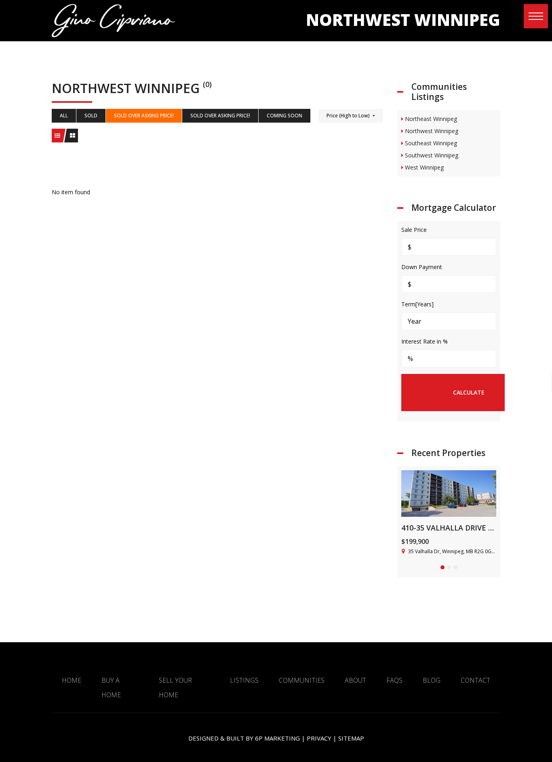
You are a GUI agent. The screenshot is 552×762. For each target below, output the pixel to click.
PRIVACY (319, 738)
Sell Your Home (175, 687)
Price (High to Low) (348, 115)
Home (71, 680)
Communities (301, 680)
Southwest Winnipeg (430, 155)
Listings (244, 680)
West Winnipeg (423, 167)
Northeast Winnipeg (430, 119)
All (64, 115)
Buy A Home (111, 687)
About (355, 680)
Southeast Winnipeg (430, 143)
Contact (475, 680)
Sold (90, 115)
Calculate (469, 392)
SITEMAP (351, 738)
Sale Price (414, 229)
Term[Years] (417, 304)
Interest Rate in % (424, 341)
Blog (431, 680)
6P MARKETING (277, 738)
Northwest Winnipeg (430, 131)
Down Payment (421, 267)
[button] (536, 16)
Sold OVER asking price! (144, 115)
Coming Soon (284, 115)
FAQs (394, 680)
